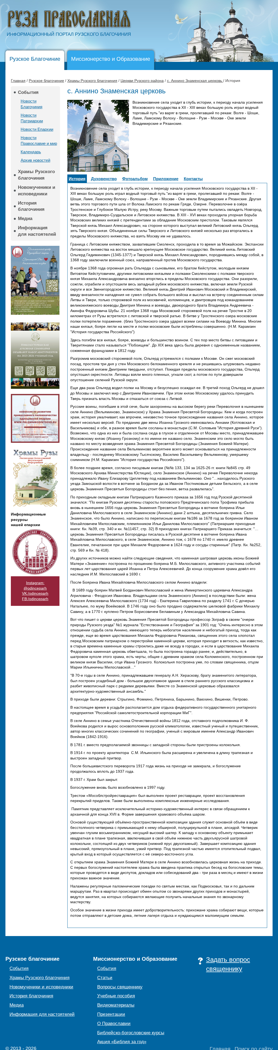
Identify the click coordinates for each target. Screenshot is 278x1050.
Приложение (165, 178)
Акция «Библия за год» (121, 1041)
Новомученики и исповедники (36, 190)
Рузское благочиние (46, 80)
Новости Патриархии (32, 118)
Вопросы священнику (120, 986)
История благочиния (31, 206)
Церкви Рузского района (142, 80)
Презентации (111, 1014)
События (28, 92)
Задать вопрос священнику (228, 964)
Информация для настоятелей (37, 231)
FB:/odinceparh (35, 599)
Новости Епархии (37, 129)
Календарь (31, 151)
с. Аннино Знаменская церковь (195, 80)
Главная (18, 80)
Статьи (104, 977)
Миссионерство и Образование (110, 59)
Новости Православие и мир (39, 140)
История (77, 178)
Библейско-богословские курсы (130, 1032)
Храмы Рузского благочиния (92, 80)
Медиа (25, 218)
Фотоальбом (135, 178)
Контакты (193, 178)
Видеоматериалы (115, 1005)
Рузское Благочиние (35, 59)
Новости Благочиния (31, 104)
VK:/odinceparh (35, 593)
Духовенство (104, 178)
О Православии (114, 1023)
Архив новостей (35, 160)
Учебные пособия (116, 995)
